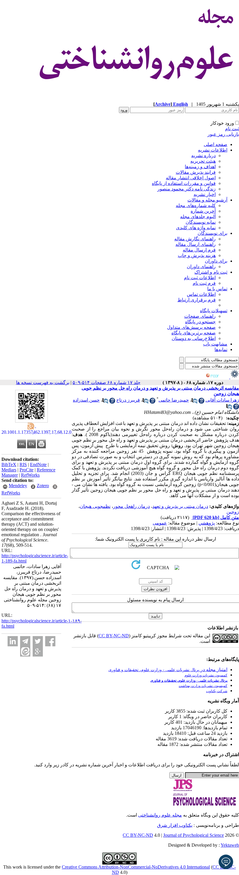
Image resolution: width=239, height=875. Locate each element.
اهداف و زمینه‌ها (200, 166)
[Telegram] (25, 641)
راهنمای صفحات (200, 316)
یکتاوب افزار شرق (174, 825)
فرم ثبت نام (204, 283)
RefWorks (30, 475)
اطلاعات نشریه (212, 149)
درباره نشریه (203, 155)
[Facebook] (50, 641)
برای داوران (216, 260)
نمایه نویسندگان (201, 222)
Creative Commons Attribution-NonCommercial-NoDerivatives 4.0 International (136, 866)
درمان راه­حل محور (131, 506)
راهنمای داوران (201, 266)
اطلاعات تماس (201, 294)
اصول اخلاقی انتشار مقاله (191, 177)
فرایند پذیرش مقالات (196, 172)
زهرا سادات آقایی (222, 399)
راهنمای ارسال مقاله (195, 244)
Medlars (8, 469)
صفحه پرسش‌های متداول (191, 327)
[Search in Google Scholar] (201, 402)
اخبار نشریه (205, 194)
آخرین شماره (203, 211)
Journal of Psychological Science (193, 835)
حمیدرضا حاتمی (174, 399)
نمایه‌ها (221, 349)
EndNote (38, 464)
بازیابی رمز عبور (223, 134)
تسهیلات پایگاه (213, 310)
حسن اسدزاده (86, 399)
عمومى (160, 522)
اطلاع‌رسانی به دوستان (194, 338)
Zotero (43, 485)
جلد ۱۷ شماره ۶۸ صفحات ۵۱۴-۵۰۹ (106, 382)
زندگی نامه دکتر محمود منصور (186, 188)
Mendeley (18, 485)
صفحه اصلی (215, 144)
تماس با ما (217, 288)
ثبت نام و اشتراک (210, 272)
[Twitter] (38, 641)
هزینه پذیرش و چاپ (197, 255)
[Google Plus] (38, 651)
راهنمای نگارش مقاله (195, 238)
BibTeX (8, 464)
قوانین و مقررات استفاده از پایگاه (184, 183)
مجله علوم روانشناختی (160, 814)
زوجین (232, 511)
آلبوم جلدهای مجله (198, 216)
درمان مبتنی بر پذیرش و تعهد (180, 506)
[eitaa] (25, 651)
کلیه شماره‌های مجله (196, 205)
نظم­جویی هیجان (95, 506)
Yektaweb (230, 845)
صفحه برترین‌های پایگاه (193, 332)
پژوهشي (206, 522)
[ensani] (234, 376)
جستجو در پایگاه (200, 321)
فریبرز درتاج (128, 399)
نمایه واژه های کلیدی (196, 227)
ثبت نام (232, 128)
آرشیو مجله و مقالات (207, 199)
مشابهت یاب (215, 343)
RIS (23, 464)
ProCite (27, 469)
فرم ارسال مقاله (199, 249)
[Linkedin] (13, 641)
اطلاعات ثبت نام (200, 277)
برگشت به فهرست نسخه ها (42, 382)
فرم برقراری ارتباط (197, 299)
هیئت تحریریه (203, 161)
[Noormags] (217, 376)
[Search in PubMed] (194, 402)
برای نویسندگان (212, 233)
